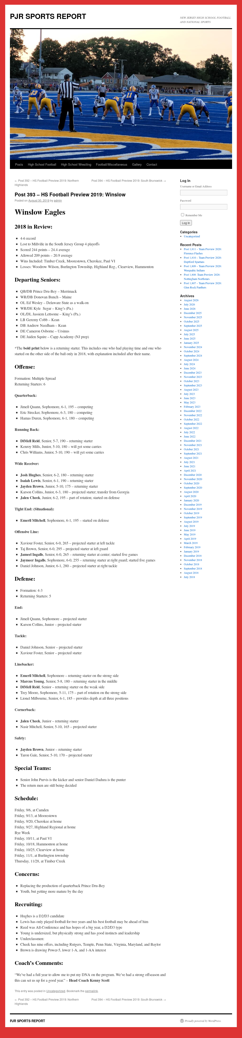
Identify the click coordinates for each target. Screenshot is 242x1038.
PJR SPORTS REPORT (48, 16)
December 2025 (193, 313)
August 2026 (191, 300)
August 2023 (191, 389)
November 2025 (193, 317)
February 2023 (192, 406)
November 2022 (193, 415)
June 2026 (189, 308)
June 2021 (189, 466)
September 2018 (193, 568)
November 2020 (193, 479)
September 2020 (193, 487)
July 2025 (189, 334)
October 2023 (191, 381)
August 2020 (191, 492)
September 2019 (193, 517)
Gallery (137, 164)
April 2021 (190, 470)
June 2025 (189, 338)
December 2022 (193, 411)
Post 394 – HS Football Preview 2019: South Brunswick (128, 180)
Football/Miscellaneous (111, 164)
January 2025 (191, 343)
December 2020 (193, 475)
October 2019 (191, 513)
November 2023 (193, 377)
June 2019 (189, 530)
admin (58, 200)
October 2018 (191, 564)
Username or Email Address (196, 186)
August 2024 (191, 360)
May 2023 (189, 402)
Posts (19, 164)
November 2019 (193, 509)
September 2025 (193, 325)
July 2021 (189, 462)
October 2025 (191, 321)
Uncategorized (55, 991)
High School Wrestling (76, 164)
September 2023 (193, 385)
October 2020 (191, 483)
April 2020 (190, 496)
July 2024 (189, 364)
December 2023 (193, 372)
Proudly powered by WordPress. (203, 1021)
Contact (152, 164)
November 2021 (193, 445)
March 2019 (191, 543)
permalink (91, 991)
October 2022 (191, 419)
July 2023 (189, 394)
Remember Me (194, 215)
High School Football (42, 164)
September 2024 (193, 355)
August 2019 (191, 521)
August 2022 (191, 428)
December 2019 (193, 504)
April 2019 (190, 538)
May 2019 (189, 534)
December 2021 (193, 440)
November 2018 (193, 560)
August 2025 (191, 330)
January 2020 (191, 500)
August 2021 (191, 457)
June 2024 (189, 368)
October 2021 (191, 449)
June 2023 (189, 398)
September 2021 (193, 453)
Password (185, 200)
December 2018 (193, 555)
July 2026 (189, 304)
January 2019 (191, 551)
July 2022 (189, 432)
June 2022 (189, 436)
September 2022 (193, 423)
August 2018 (191, 572)
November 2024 (193, 347)
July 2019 (189, 526)
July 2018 (189, 577)
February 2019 (192, 547)
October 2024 (191, 351)
